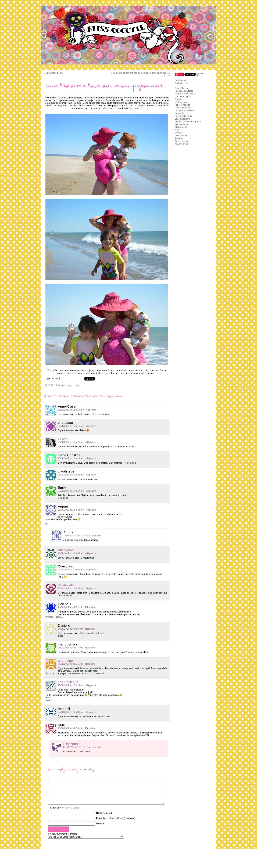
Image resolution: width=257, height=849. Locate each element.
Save (181, 74)
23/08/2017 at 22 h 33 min (71, 588)
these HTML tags (70, 807)
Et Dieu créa (181, 102)
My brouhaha (181, 127)
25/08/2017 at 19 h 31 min (71, 712)
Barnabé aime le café (185, 94)
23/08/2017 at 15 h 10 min (71, 426)
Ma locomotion (182, 124)
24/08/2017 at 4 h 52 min (70, 607)
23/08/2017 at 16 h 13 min (71, 458)
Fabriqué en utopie (184, 91)
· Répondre (90, 409)
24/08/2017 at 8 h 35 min (70, 664)
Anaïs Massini (181, 88)
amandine (65, 660)
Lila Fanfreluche (182, 119)
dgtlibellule (66, 585)
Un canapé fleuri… (55, 73)
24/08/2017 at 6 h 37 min (70, 647)
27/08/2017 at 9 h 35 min (70, 728)
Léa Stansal (180, 80)
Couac (178, 99)
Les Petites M (68, 682)
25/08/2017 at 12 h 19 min (71, 685)
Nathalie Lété (181, 83)
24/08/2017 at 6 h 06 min (70, 628)
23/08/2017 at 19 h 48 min (71, 509)
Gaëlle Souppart (183, 107)
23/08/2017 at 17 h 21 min (71, 474)
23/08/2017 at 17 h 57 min (71, 491)
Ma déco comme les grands (188, 121)
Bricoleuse (66, 550)
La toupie (179, 113)
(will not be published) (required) (115, 818)
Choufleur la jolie (183, 96)
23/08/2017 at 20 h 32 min (71, 553)
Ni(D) (177, 130)
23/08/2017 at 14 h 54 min (71, 409)
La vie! (76, 385)
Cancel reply (87, 770)
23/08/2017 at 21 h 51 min (71, 569)
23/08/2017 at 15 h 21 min (71, 442)
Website (100, 823)
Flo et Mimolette (182, 105)
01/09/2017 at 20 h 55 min (76, 747)
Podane (179, 138)
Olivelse (179, 133)
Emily (74, 770)
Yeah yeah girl (182, 144)
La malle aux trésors (184, 110)
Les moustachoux (183, 116)
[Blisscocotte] (128, 35)
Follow (55, 378)
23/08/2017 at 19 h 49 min (76, 535)
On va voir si (181, 135)
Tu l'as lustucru (182, 141)
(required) (104, 813)
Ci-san (63, 439)
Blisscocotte (72, 744)
